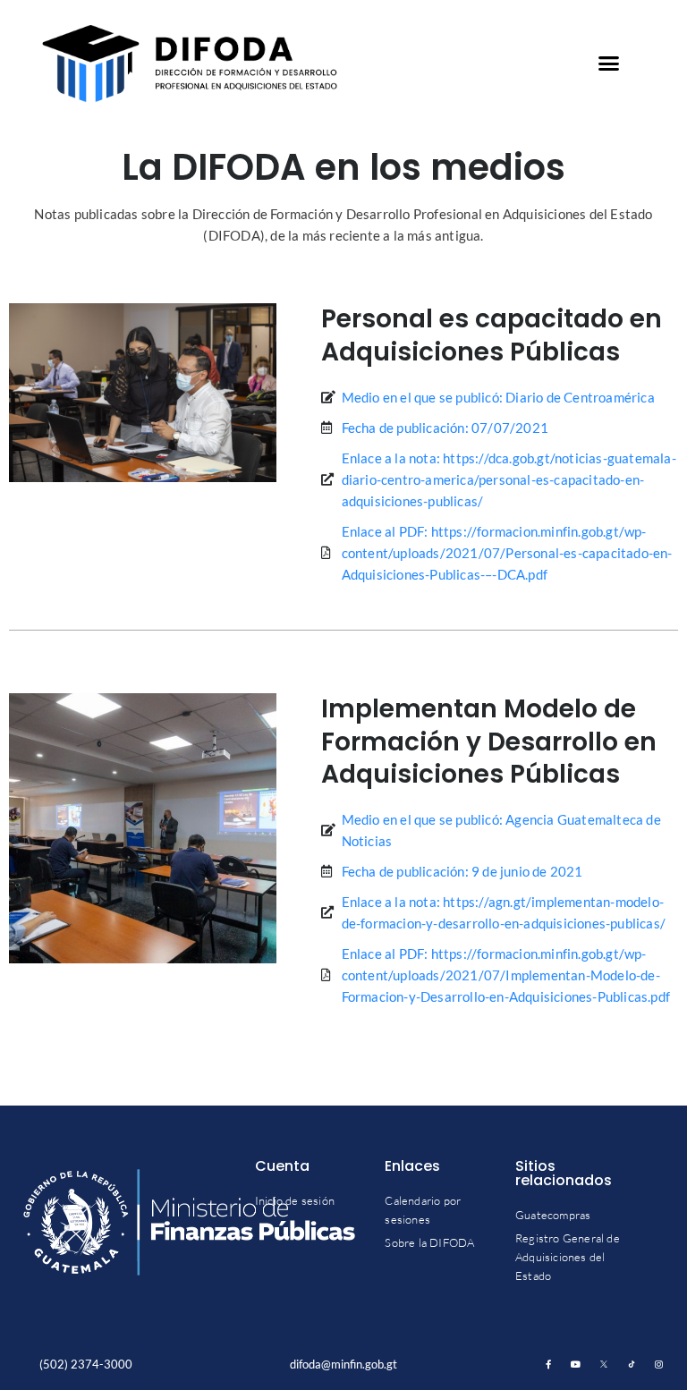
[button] (609, 64)
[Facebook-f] (548, 1364)
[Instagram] (659, 1364)
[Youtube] (576, 1364)
